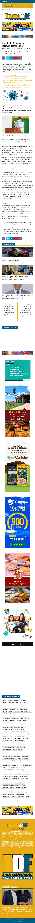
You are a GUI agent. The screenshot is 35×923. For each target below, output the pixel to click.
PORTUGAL (26, 780)
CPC (25, 727)
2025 (7, 704)
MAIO (28, 772)
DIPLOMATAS (13, 736)
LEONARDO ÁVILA (19, 769)
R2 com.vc (24, 783)
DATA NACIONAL (6, 731)
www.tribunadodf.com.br (9, 53)
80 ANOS (21, 704)
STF (10, 792)
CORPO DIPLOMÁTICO (18, 727)
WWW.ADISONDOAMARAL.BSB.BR (10, 801)
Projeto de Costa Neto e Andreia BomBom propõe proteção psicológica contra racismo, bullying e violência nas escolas (17, 910)
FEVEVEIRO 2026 (25, 756)
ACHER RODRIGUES (14, 707)
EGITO (19, 738)
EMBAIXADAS (22, 745)
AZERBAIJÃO (19, 713)
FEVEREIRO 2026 (17, 756)
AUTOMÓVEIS (16, 711)
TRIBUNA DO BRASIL (19, 794)
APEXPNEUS (12, 709)
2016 (13, 702)
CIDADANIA (25, 720)
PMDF (27, 778)
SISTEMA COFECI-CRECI (26, 789)
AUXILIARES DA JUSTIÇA (26, 711)
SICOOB (18, 789)
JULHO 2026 (18, 767)
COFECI (19, 722)
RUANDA (18, 787)
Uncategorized (19, 10)
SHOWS (13, 789)
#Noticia (5, 702)
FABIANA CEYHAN (12, 754)
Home (13, 921)
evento (20, 751)
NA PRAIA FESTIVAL (24, 776)
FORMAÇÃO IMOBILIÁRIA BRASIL (9, 758)
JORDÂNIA (5, 767)
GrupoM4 (18, 760)
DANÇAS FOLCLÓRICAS (19, 729)
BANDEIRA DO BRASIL (7, 716)
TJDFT (27, 792)
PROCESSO (17, 783)
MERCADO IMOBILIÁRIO (8, 776)
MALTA (10, 774)
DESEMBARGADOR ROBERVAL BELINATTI (11, 733)
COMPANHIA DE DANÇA (8, 725)
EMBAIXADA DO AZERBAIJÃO (9, 742)
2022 (27, 702)
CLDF (12, 722)
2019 (17, 702)
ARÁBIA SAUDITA (23, 709)
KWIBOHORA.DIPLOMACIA (8, 769)
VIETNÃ (27, 796)
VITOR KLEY (5, 798)
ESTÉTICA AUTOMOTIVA (8, 751)
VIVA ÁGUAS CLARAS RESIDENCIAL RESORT (18, 798)
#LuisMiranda (24, 700)
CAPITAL (27, 718)
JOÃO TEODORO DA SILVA (25, 765)
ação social (5, 707)
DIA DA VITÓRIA (24, 733)
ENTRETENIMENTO (21, 747)
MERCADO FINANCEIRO (25, 774)
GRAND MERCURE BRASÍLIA (8, 760)
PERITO (22, 778)
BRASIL (21, 716)
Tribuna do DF (6, 796)
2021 (24, 702)
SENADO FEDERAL (6, 789)
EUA (16, 751)
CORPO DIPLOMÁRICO (7, 727)
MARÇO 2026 (16, 774)
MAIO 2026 (5, 774)
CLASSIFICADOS (6, 722)
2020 (20, 702)
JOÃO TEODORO (15, 765)
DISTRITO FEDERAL (21, 736)
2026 (11, 704)
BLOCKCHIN (16, 716)
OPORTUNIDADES (15, 778)
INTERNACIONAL (6, 765)
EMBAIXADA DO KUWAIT (21, 742)
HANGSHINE (24, 760)
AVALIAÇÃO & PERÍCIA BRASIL (9, 713)
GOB (19, 758)
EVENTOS (25, 751)
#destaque (16, 700)
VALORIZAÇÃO (14, 796)
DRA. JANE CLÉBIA (6, 738)
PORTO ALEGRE (19, 780)
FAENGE (19, 754)
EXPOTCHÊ (5, 754)
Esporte (15, 749)
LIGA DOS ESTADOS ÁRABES (8, 772)
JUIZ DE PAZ (11, 767)
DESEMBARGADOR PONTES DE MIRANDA (20, 731)
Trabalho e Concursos (8, 794)
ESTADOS (20, 749)
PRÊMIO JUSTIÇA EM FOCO (8, 783)
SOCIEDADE (5, 792)
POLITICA (5, 780)
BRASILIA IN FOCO (6, 718)
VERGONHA (21, 796)
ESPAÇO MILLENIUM (7, 749)
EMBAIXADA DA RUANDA (20, 740)
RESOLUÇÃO (22, 785)
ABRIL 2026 (27, 704)
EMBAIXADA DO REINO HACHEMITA (10, 745)
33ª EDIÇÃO (15, 704)
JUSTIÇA (23, 767)
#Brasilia (10, 700)
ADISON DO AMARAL (24, 707)
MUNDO (16, 776)
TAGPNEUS (15, 792)
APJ (17, 709)
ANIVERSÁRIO (5, 709)
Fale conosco (20, 921)
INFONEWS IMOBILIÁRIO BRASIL (18, 763)
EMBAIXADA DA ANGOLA (8, 740)
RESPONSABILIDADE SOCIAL (8, 787)
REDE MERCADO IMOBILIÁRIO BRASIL (10, 785)
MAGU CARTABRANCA (20, 772)
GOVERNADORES (25, 758)
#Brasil (4, 700)
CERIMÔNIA (19, 720)
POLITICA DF (11, 780)
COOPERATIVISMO (26, 725)
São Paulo (24, 787)
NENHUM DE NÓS (6, 778)
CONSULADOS (17, 725)
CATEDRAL (5, 720)
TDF (23, 792)
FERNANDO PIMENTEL (7, 756)
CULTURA (5, 729)
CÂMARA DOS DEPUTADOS (17, 718)
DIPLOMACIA (5, 736)
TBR (20, 792)
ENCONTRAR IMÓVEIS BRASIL (9, 747)
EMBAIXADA (25, 738)
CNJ (15, 722)
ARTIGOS (5, 711)
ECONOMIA (14, 738)
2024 (4, 704)
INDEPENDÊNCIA (6, 763)
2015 (10, 702)
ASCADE (10, 711)
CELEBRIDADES (12, 720)
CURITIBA (10, 729)
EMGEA (28, 745)
